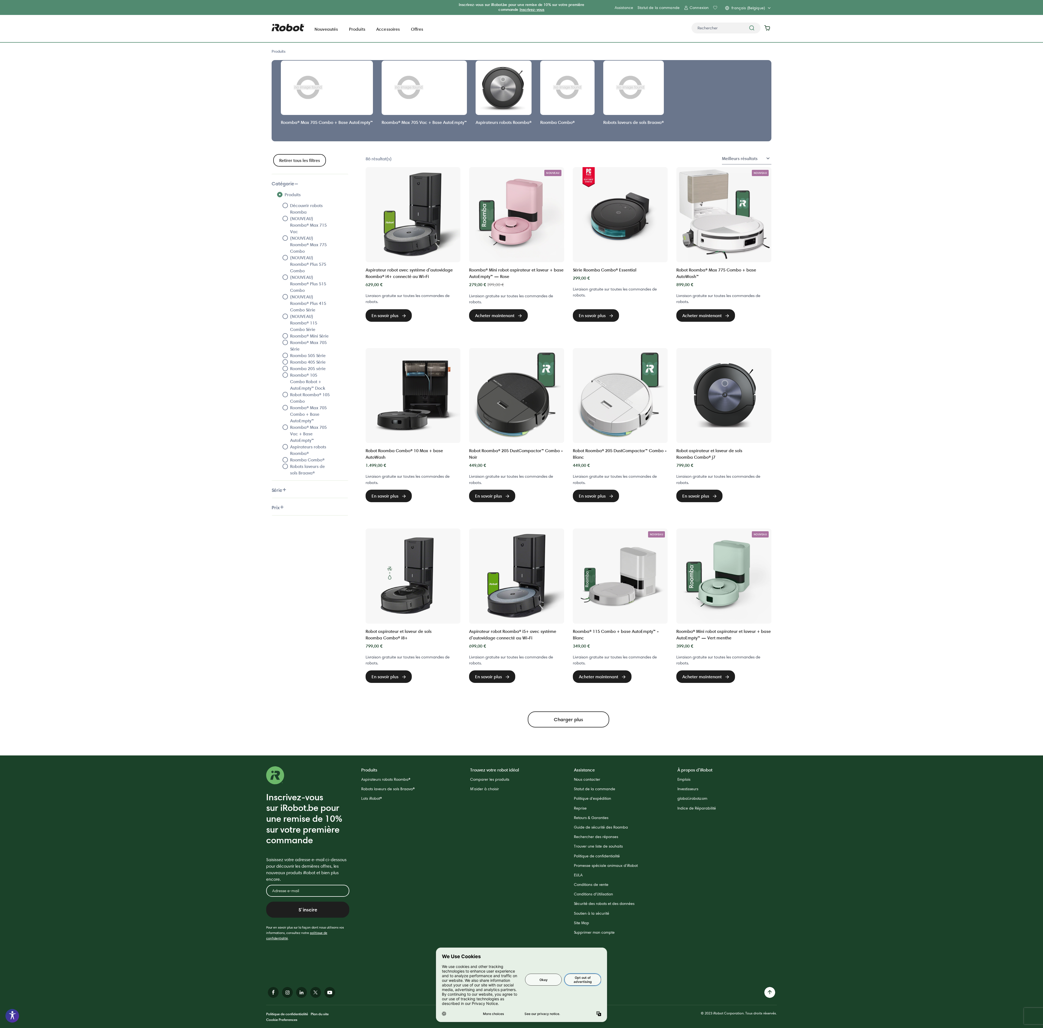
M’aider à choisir (484, 788)
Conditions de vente (591, 884)
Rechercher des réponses (596, 836)
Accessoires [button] (388, 29)
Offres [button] (417, 29)
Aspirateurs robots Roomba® (385, 779)
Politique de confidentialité (597, 856)
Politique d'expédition (592, 798)
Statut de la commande (658, 7)
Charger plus (568, 719)
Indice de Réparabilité (696, 808)
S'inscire (308, 910)
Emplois (683, 779)
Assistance (624, 7)
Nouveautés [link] (326, 29)
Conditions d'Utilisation (593, 894)
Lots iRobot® (371, 798)
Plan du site (320, 1014)
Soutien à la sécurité (591, 913)
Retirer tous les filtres (299, 160)
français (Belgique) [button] (748, 7)
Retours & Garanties (591, 817)
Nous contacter (587, 779)
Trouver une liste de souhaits (598, 846)
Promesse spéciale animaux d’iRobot (606, 865)
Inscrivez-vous (532, 9)
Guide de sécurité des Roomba (601, 827)
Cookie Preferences (281, 1019)
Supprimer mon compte (594, 932)
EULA (578, 875)
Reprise (580, 808)
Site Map (581, 922)
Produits (278, 51)
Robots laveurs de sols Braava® (388, 788)
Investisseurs (687, 788)
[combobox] (726, 28)
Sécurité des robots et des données (604, 903)
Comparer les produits (489, 779)
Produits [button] (357, 29)
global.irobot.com (692, 798)
